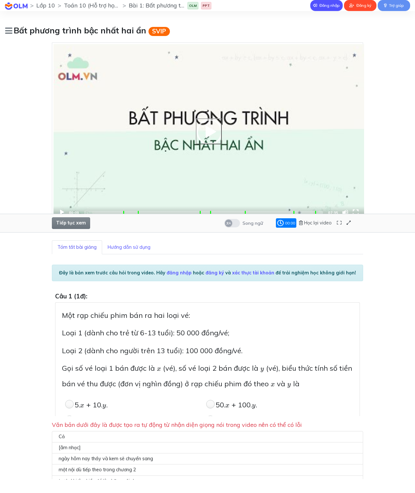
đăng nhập (179, 273)
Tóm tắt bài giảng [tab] (77, 247)
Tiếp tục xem (71, 223)
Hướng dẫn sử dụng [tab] (129, 247)
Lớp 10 (45, 5)
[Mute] (345, 212)
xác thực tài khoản (253, 273)
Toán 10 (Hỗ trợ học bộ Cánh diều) (110, 5)
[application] (208, 131)
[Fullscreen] (355, 212)
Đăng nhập (329, 5)
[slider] (203, 212)
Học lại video (317, 223)
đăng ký (215, 273)
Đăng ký (363, 5)
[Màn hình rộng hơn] (339, 223)
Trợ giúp (396, 5)
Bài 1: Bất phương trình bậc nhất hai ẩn (182, 5)
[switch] (232, 223)
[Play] (209, 131)
